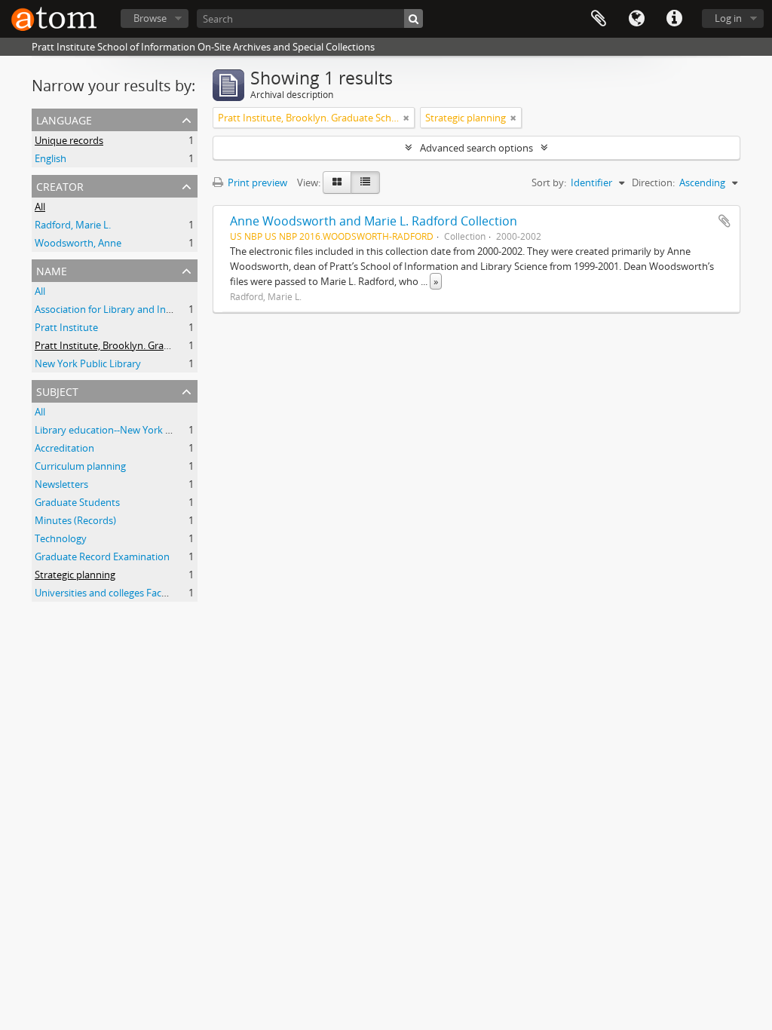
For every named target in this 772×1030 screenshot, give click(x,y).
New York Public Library (88, 363)
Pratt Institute (66, 327)
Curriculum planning (80, 466)
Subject (57, 390)
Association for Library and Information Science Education (164, 309)
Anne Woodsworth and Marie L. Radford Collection (373, 221)
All (40, 206)
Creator (60, 185)
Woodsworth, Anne (78, 243)
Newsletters (61, 484)
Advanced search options (476, 148)
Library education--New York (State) (115, 430)
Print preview (256, 182)
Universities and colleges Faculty (107, 592)
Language (636, 19)
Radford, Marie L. (73, 224)
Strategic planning (75, 574)
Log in (728, 18)
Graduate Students (77, 502)
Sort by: (549, 182)
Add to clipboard (724, 220)
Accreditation (64, 448)
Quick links (674, 19)
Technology (61, 538)
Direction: (653, 182)
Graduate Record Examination (102, 556)
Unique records (69, 140)
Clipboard (598, 19)
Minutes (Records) (75, 520)
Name (51, 269)
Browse (150, 18)
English (50, 158)
